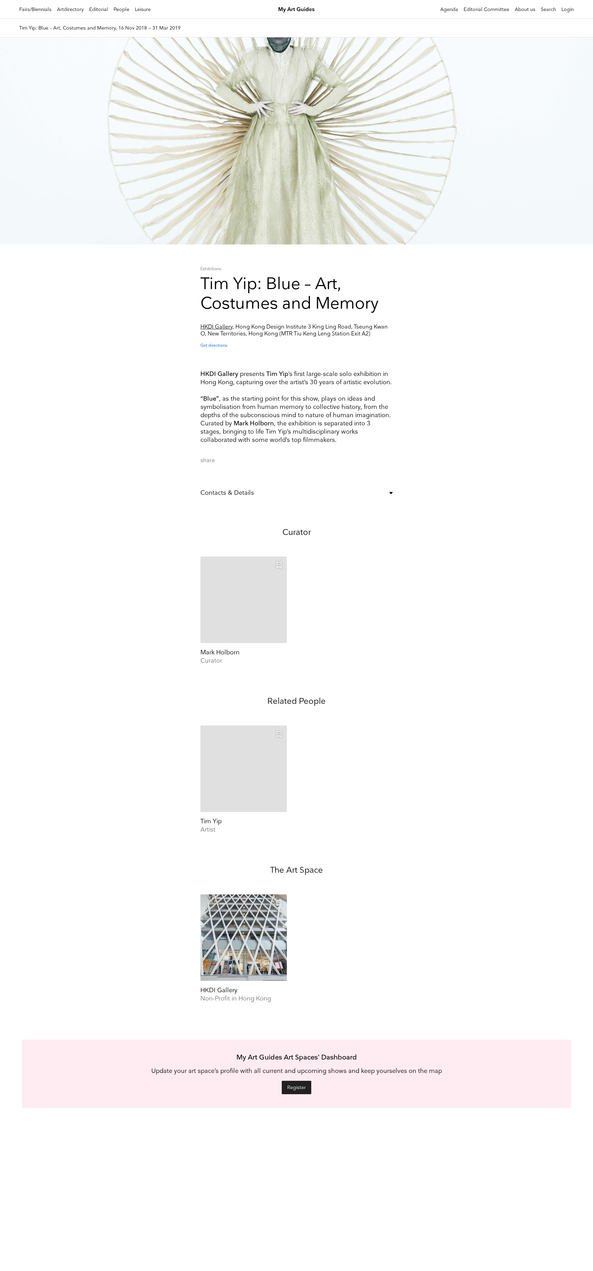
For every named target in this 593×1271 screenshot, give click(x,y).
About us (525, 9)
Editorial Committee (486, 9)
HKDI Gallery (216, 327)
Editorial (98, 9)
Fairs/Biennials (35, 9)
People (121, 9)
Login (567, 9)
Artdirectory (70, 9)
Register (296, 1087)
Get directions (213, 345)
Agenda (449, 9)
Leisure (143, 9)
